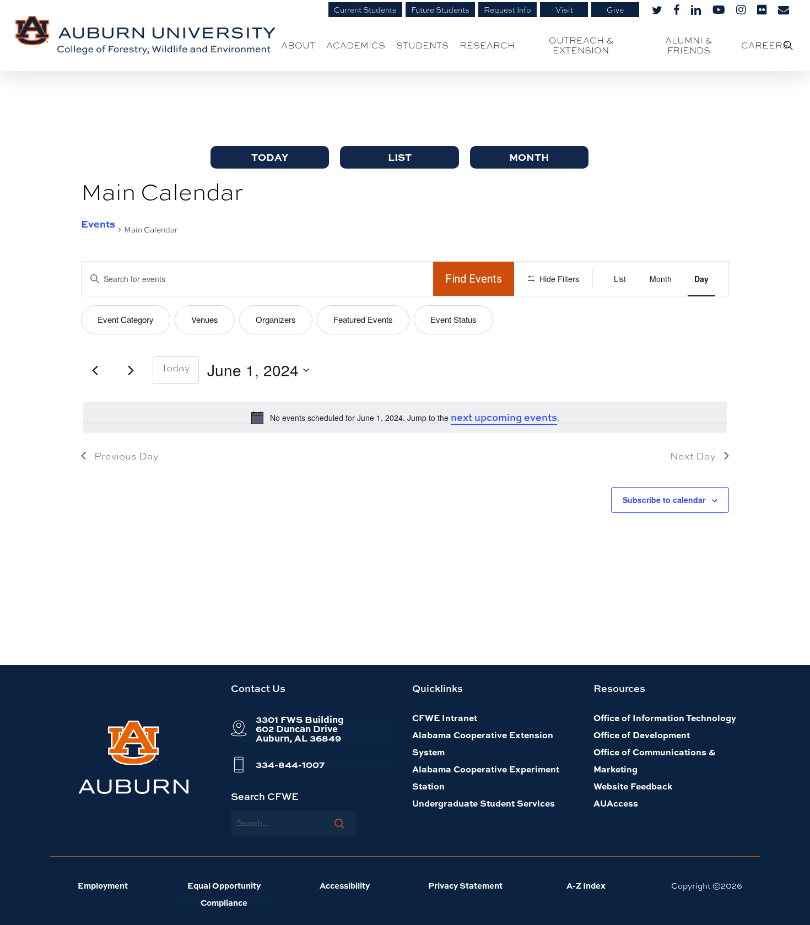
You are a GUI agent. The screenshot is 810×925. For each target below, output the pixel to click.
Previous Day (126, 455)
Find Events (473, 278)
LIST (400, 157)
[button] (300, 729)
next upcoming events (504, 417)
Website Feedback (632, 786)
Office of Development (641, 734)
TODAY (269, 157)
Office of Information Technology (664, 717)
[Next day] (130, 370)
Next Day (693, 455)
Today (175, 367)
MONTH (529, 157)
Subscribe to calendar (664, 499)
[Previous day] (95, 370)
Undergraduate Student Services (483, 803)
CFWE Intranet (444, 717)
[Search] (339, 823)
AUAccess (615, 803)
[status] (405, 417)
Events (98, 224)
